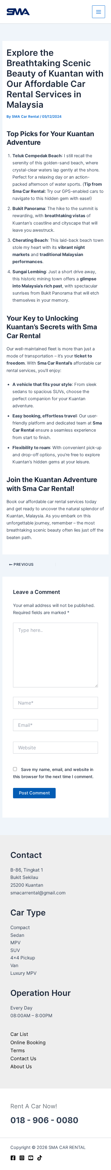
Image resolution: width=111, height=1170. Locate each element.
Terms (17, 1050)
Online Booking (28, 1042)
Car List (19, 1034)
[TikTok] (39, 1158)
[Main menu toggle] (98, 11)
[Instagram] (22, 1158)
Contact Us (23, 1058)
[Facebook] (13, 1158)
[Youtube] (30, 1158)
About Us (21, 1066)
